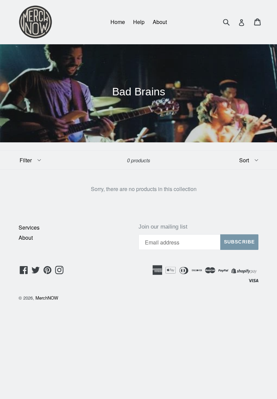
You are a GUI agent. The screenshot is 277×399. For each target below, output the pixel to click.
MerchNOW (46, 298)
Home (117, 22)
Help (139, 22)
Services (29, 227)
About (160, 22)
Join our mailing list (162, 227)
